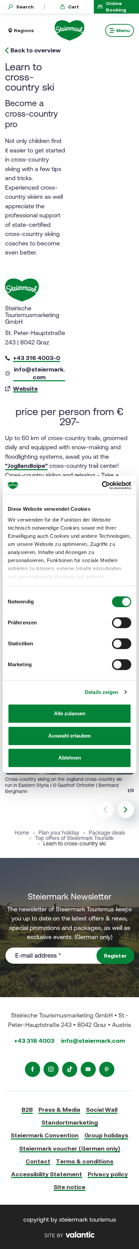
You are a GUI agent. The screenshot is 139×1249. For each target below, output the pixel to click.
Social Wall (101, 1109)
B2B (27, 1109)
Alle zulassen (69, 713)
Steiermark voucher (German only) (69, 1148)
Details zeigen (101, 692)
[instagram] (51, 1069)
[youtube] (88, 1069)
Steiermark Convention (45, 1135)
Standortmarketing (69, 1122)
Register (115, 956)
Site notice (69, 1187)
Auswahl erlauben (69, 736)
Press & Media (59, 1109)
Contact (38, 1161)
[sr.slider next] (125, 809)
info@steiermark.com (93, 1040)
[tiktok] (69, 1069)
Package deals (107, 833)
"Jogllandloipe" (26, 465)
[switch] (121, 622)
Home (22, 833)
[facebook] (32, 1069)
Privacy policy (108, 1174)
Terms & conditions (84, 1161)
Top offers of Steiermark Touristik (74, 838)
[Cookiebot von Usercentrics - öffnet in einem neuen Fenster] (101, 485)
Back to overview (35, 50)
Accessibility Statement (46, 1174)
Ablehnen (69, 758)
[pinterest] (106, 1069)
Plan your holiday (58, 833)
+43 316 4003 (34, 1040)
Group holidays (106, 1135)
